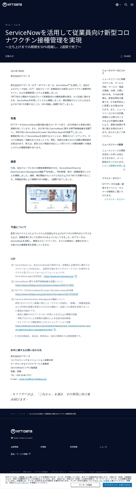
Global (23, 438)
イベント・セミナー (115, 199)
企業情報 (14, 447)
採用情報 (73, 447)
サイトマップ (15, 472)
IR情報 (43, 447)
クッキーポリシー (22, 483)
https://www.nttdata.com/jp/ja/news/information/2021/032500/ (46, 294)
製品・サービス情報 (19, 454)
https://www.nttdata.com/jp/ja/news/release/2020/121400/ (44, 285)
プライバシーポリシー (58, 472)
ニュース (17, 25)
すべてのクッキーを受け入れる (117, 485)
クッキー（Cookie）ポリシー (99, 472)
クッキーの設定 (85, 485)
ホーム (7, 25)
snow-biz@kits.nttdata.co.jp (32, 379)
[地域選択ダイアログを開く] (118, 4)
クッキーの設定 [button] (102, 481)
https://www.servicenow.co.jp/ (59, 276)
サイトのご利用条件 (41, 472)
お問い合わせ (27, 472)
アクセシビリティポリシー (77, 472)
